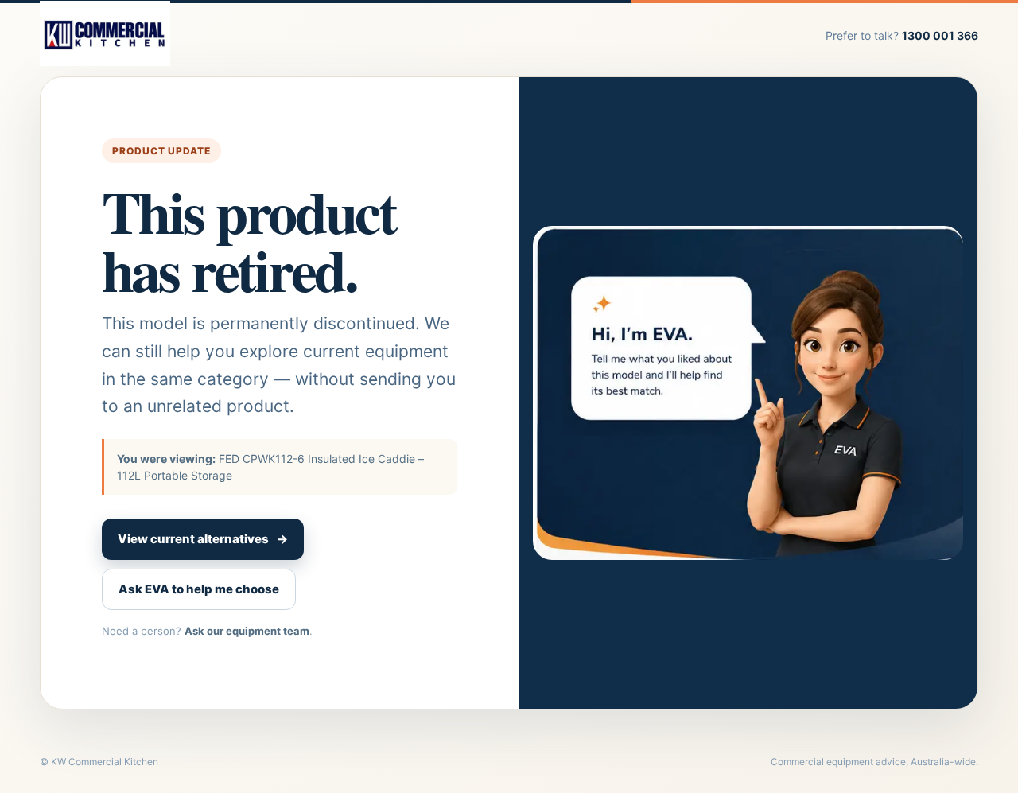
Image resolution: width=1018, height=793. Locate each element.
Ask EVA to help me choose (199, 589)
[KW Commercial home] (105, 35)
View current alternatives (203, 538)
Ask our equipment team (247, 630)
